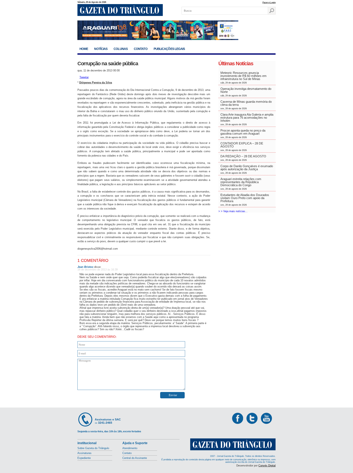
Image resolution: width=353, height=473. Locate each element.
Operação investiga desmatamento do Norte (245, 92)
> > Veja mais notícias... (233, 211)
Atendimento (129, 448)
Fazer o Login (269, 2)
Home (83, 49)
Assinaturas (84, 453)
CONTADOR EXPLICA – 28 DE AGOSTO (241, 146)
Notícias (100, 49)
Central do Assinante (134, 457)
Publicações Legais (169, 49)
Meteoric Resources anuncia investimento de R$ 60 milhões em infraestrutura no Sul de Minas (243, 77)
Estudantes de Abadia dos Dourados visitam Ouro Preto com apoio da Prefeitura (244, 199)
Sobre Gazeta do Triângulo (93, 448)
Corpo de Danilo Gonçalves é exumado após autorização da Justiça (246, 169)
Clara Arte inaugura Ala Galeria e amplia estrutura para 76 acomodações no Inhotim (246, 119)
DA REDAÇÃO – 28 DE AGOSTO (243, 157)
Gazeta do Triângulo (120, 10)
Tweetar (84, 77)
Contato (140, 49)
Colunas (121, 49)
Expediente (84, 457)
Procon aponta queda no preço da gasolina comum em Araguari (242, 134)
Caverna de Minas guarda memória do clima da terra (246, 105)
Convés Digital (267, 465)
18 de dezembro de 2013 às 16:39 (97, 269)
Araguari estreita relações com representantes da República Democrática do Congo (240, 183)
